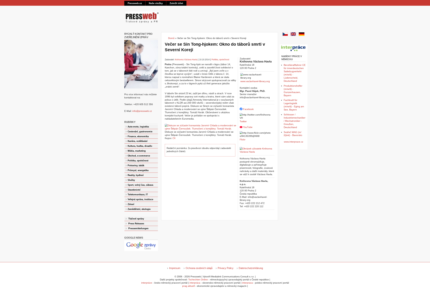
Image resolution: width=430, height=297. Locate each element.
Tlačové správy (136, 219)
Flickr (242, 139)
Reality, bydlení (136, 175)
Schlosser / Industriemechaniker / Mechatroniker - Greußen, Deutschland (294, 121)
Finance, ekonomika (138, 136)
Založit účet (176, 3)
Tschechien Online (198, 279)
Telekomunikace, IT (138, 194)
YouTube (247, 127)
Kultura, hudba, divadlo (140, 146)
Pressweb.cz (135, 3)
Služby (131, 180)
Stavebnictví (134, 190)
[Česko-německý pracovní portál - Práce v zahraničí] (293, 51)
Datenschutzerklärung (251, 268)
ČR (174, 138)
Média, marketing (137, 151)
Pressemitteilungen (138, 228)
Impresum (174, 268)
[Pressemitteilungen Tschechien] (302, 35)
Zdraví (131, 204)
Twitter (243, 121)
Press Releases (136, 223)
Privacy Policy (225, 268)
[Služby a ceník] (285, 35)
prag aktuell (188, 286)
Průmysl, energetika (138, 170)
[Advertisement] (201, 187)
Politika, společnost (220, 59)
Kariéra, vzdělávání (137, 141)
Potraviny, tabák (136, 165)
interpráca (194, 282)
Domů (171, 38)
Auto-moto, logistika (138, 127)
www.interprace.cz (293, 141)
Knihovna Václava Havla (186, 59)
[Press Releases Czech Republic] (293, 35)
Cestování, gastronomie (140, 131)
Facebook (248, 109)
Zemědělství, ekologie (139, 209)
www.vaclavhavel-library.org (255, 81)
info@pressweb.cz (142, 111)
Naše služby (156, 3)
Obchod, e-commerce (139, 156)
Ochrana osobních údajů (199, 268)
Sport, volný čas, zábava (140, 185)
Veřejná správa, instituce (140, 199)
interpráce (146, 282)
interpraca (247, 282)
